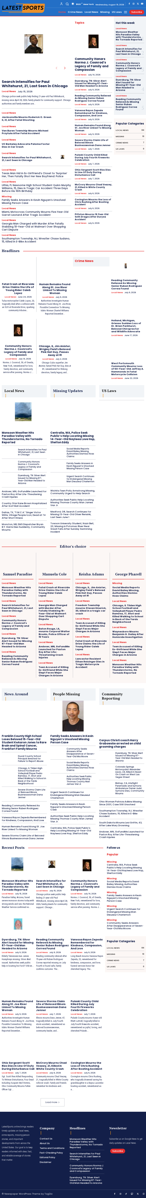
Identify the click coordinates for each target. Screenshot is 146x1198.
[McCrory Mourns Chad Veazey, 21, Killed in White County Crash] (52, 1047)
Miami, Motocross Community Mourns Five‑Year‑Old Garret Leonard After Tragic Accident (35, 213)
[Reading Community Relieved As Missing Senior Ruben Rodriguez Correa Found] (127, 267)
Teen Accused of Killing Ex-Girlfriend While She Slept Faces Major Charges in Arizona (54, 671)
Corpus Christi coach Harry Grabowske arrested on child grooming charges (120, 743)
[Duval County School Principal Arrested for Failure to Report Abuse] (8, 758)
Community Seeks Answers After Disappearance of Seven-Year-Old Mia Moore (81, 752)
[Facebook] (129, 4)
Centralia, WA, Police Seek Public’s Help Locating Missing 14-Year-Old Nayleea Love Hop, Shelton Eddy (72, 437)
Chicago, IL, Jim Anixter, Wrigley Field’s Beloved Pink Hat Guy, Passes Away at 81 (55, 350)
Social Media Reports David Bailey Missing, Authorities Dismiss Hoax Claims (80, 452)
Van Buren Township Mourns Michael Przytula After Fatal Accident (25, 132)
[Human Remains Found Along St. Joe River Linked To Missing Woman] (54, 268)
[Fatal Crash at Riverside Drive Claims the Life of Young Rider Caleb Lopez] (18, 268)
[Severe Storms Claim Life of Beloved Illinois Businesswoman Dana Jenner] (8, 793)
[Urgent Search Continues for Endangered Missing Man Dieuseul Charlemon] (57, 479)
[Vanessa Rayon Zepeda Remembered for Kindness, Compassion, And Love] (87, 924)
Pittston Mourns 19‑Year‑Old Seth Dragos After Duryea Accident (91, 217)
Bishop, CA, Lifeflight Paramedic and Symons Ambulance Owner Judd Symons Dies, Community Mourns (129, 788)
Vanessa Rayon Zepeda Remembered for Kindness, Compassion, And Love (91, 113)
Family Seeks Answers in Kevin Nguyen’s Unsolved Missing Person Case (34, 201)
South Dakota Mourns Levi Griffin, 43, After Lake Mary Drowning (120, 824)
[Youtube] (142, 4)
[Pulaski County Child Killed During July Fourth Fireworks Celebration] (87, 985)
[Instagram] (133, 4)
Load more (51, 1102)
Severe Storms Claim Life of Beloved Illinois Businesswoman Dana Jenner (93, 143)
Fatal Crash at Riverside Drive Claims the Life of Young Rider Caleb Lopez (18, 288)
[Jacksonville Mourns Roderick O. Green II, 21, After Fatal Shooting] (62, 117)
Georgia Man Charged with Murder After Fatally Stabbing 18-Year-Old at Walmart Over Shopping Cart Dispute (34, 226)
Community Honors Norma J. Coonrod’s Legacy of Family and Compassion (91, 64)
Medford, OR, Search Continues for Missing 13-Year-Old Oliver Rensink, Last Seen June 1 (70, 514)
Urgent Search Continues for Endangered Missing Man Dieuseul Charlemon (80, 479)
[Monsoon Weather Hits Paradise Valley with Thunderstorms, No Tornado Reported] (24, 413)
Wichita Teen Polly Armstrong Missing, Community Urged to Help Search (72, 492)
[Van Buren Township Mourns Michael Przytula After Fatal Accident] (62, 130)
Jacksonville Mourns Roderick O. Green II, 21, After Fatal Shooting (26, 118)
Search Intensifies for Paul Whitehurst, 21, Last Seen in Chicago (35, 83)
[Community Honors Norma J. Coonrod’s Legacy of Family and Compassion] (93, 41)
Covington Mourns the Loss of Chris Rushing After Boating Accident (93, 202)
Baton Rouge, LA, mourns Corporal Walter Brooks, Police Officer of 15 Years (54, 633)
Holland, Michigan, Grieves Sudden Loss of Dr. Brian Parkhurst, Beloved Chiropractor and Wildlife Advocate (126, 326)
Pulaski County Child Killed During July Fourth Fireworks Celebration (92, 157)
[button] (67, 4)
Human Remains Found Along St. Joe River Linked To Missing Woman (93, 128)
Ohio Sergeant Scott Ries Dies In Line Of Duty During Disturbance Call (93, 172)
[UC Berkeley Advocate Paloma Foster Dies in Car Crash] (62, 144)
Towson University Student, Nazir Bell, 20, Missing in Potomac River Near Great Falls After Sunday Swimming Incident (72, 527)
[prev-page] (56, 68)
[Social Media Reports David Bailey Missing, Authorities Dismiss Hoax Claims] (57, 452)
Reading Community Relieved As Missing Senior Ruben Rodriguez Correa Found (93, 98)
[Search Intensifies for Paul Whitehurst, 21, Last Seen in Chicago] (35, 46)
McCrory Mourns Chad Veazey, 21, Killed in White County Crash (93, 187)
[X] (138, 4)
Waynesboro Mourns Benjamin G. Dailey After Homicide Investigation (128, 634)
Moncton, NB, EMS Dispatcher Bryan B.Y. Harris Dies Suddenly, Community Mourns (23, 527)
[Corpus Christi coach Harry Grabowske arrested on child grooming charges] (121, 720)
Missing (7, 196)
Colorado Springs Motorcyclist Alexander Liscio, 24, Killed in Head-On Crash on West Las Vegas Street (128, 772)
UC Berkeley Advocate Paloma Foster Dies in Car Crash (26, 145)
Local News (9, 91)
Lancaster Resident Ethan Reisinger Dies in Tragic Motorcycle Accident (90, 663)
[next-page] (65, 68)
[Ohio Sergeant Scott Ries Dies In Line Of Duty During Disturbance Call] (18, 1047)
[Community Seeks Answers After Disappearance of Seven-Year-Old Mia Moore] (57, 752)
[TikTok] (126, 1194)
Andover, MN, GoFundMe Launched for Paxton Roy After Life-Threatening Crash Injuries (24, 494)
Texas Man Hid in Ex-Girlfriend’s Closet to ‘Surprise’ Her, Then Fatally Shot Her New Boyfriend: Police (34, 174)
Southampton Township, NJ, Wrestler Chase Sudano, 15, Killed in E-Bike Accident (36, 240)
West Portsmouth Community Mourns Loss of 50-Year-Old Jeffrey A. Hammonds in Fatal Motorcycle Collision (127, 369)
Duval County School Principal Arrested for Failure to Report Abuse (30, 759)
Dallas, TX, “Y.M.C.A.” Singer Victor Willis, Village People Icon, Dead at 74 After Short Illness (24, 515)
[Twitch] (132, 1194)
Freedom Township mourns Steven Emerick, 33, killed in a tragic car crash (90, 609)
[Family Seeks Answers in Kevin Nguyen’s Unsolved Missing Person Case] (57, 466)
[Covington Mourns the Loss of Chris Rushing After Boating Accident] (87, 1047)
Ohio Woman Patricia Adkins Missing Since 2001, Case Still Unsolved (120, 803)
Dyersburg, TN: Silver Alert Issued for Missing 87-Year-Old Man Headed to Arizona (91, 83)
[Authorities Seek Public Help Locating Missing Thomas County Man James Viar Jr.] (57, 780)
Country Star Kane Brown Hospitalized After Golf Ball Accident (24, 505)
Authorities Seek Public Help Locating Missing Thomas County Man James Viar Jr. (72, 502)
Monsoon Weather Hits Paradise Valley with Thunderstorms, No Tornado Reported (129, 35)
